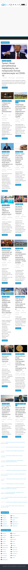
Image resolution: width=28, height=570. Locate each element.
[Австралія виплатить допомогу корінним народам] (20, 196)
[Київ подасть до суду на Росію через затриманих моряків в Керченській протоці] (7, 395)
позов (3, 421)
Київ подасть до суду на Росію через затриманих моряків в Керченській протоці (6, 411)
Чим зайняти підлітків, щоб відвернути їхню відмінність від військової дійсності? (12, 493)
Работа (22, 421)
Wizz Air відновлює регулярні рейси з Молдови (15, 447)
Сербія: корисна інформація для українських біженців (17, 502)
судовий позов (4, 219)
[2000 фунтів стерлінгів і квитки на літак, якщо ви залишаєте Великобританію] (20, 288)
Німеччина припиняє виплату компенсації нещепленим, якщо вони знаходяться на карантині (7, 160)
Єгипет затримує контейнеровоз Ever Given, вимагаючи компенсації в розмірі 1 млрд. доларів (20, 256)
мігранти (17, 314)
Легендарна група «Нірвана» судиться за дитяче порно (6, 210)
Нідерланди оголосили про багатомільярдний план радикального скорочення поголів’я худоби (20, 111)
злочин (8, 315)
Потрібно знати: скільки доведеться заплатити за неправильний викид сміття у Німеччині (13, 488)
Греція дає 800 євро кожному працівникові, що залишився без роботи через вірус (20, 411)
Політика (9, 60)
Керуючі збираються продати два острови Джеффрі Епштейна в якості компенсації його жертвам (6, 305)
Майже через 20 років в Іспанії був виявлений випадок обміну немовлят (19, 159)
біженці (8, 364)
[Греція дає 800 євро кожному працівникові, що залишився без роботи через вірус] (20, 395)
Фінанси (22, 354)
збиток (22, 265)
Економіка (4, 101)
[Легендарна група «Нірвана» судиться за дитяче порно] (7, 196)
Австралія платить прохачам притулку (5, 358)
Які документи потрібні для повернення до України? (16, 470)
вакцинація (9, 169)
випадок (22, 167)
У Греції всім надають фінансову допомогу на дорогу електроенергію (7, 108)
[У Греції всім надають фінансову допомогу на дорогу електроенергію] (7, 93)
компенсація (21, 77)
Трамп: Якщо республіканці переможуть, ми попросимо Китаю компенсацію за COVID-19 (13, 69)
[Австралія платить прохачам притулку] (7, 345)
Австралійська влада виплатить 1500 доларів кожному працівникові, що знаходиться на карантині (20, 363)
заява (17, 77)
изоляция (22, 373)
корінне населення (19, 218)
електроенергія (5, 118)
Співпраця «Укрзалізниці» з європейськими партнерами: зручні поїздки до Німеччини (12, 461)
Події (17, 102)
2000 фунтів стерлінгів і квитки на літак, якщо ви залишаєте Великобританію (20, 304)
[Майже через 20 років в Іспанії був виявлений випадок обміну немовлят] (20, 143)
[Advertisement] (14, 21)
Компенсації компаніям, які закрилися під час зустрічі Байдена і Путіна (7, 254)
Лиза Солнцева (12, 77)
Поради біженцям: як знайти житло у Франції (15, 483)
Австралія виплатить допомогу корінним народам (19, 209)
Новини (4, 60)
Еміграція (18, 296)
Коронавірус (23, 374)
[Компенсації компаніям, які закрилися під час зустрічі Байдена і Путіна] (7, 240)
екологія (22, 120)
